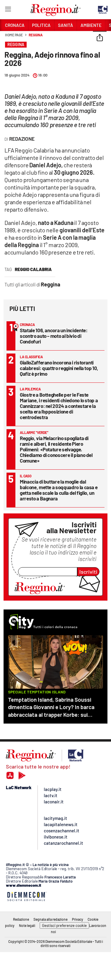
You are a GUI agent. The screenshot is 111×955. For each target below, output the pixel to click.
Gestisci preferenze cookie (64, 925)
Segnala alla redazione (50, 919)
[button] (100, 38)
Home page (14, 35)
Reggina (35, 35)
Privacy (77, 919)
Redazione (21, 919)
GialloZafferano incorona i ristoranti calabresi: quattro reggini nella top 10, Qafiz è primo (59, 368)
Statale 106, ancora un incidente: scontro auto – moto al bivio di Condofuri (53, 335)
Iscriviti (88, 571)
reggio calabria (33, 269)
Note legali (27, 925)
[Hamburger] (7, 10)
